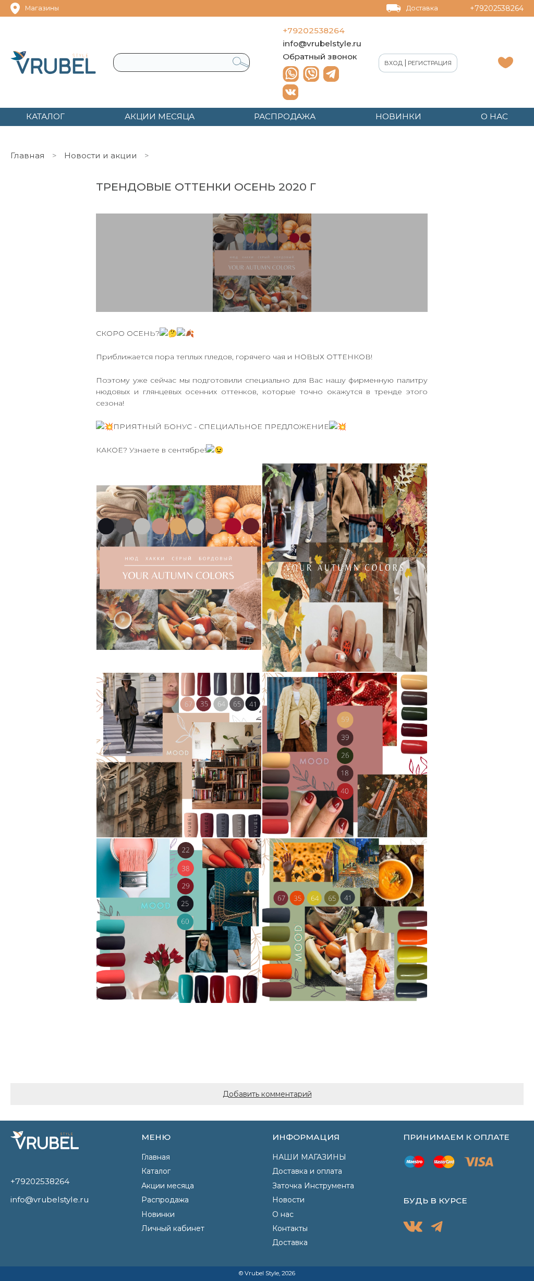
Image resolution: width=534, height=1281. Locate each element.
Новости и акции (100, 155)
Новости (288, 1199)
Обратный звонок (320, 56)
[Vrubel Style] (53, 62)
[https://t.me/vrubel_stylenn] (331, 74)
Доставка (422, 8)
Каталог (156, 1171)
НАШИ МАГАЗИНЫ (309, 1157)
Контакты (290, 1228)
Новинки (158, 1214)
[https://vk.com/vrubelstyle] (290, 92)
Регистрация (430, 63)
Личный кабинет (172, 1228)
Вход (393, 63)
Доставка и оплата (307, 1171)
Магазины (42, 8)
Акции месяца (167, 1185)
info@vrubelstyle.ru (322, 43)
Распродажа (165, 1199)
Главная (27, 155)
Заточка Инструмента (313, 1185)
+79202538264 (497, 8)
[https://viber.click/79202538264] (311, 74)
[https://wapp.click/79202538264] (291, 74)
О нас (283, 1214)
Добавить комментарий (267, 1094)
